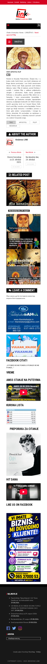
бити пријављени (18, 298)
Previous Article (16, 152)
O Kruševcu (36, 2)
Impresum (10, 2)
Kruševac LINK (22, 139)
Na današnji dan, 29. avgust (19, 211)
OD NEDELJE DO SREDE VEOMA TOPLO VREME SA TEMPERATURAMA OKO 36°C (25, 608)
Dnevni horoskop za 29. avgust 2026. (24, 614)
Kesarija (13, 126)
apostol (23, 122)
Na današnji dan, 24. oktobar (32, 158)
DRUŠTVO (18, 41)
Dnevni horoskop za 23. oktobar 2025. (14, 159)
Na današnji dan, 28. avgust (19, 263)
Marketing (23, 2)
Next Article (29, 152)
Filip (35, 122)
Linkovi (29, 2)
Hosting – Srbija (35, 652)
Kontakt (16, 2)
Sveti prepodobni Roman (18, 228)
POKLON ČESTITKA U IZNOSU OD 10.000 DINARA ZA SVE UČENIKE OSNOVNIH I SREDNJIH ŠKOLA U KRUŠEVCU (21, 242)
